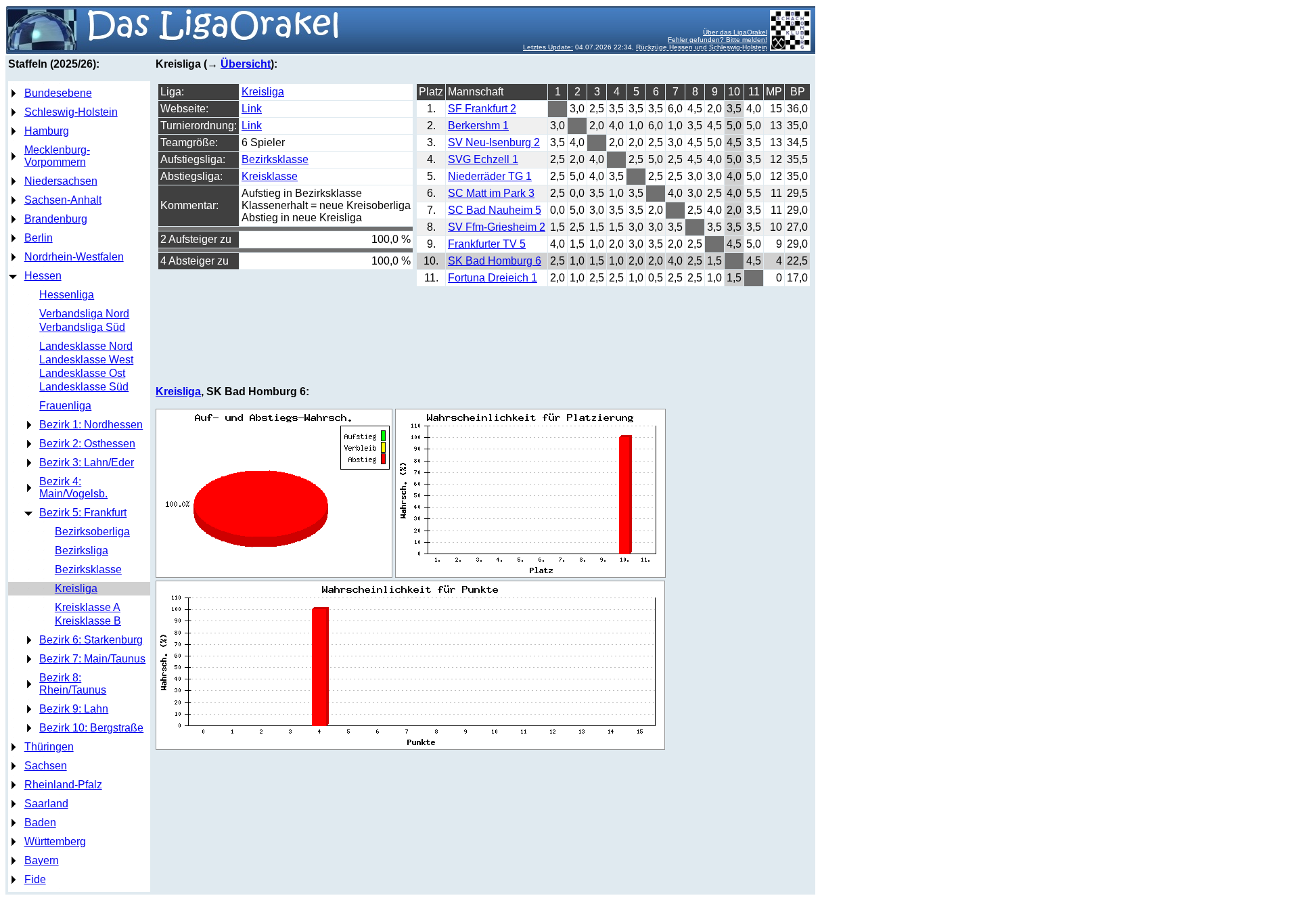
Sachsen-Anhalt (62, 200)
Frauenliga (65, 405)
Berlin (38, 238)
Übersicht (246, 64)
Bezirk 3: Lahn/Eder (86, 462)
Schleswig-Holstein (71, 112)
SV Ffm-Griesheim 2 (496, 227)
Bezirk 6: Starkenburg (91, 640)
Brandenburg (55, 219)
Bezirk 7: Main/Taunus (92, 659)
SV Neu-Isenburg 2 (494, 142)
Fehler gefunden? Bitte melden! (717, 39)
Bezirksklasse (88, 569)
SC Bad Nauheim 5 (494, 210)
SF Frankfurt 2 (482, 108)
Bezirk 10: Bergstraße (91, 728)
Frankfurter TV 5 (487, 244)
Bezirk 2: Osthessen (87, 443)
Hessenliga (66, 294)
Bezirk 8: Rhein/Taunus (72, 684)
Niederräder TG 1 (490, 176)
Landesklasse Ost (82, 373)
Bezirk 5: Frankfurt (83, 512)
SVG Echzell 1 (483, 159)
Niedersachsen (60, 181)
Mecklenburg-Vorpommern (57, 156)
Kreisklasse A (87, 607)
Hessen (43, 276)
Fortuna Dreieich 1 (492, 278)
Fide (35, 879)
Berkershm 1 (478, 125)
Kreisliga (76, 588)
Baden (40, 822)
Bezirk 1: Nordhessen (91, 424)
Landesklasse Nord (86, 346)
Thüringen (49, 746)
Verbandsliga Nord (84, 313)
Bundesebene (58, 93)
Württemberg (55, 841)
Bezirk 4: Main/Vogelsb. (73, 487)
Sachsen (45, 765)
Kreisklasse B (88, 621)
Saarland (46, 803)
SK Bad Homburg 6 (494, 261)
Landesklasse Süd (84, 386)
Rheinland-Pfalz (63, 784)
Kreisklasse (270, 176)
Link (252, 108)
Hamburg (46, 131)
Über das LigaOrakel (735, 32)
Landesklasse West (86, 359)
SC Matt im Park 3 (491, 193)
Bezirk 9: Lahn (73, 709)
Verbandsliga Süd (82, 327)
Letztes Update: (548, 47)
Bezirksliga (81, 550)
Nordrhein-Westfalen (74, 257)
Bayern (41, 860)
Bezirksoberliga (92, 531)
